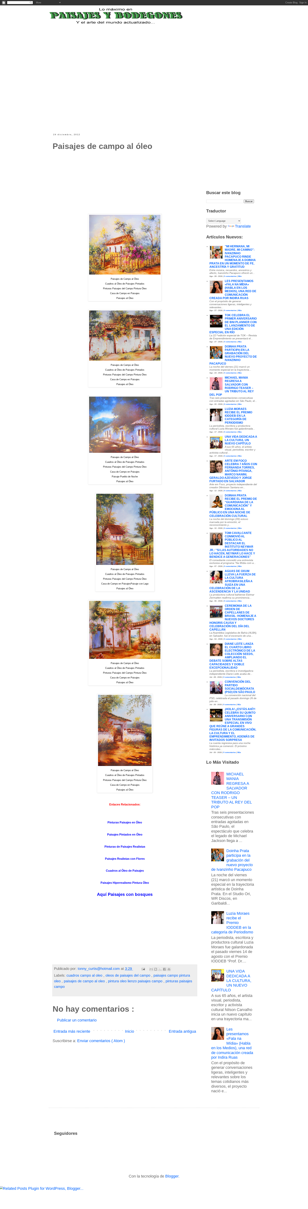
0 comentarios (230, 276)
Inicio (129, 1031)
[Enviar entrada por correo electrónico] (143, 969)
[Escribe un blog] (155, 969)
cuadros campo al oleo (84, 975)
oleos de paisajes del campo (128, 975)
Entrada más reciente (71, 1031)
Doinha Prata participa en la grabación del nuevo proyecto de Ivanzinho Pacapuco (232, 860)
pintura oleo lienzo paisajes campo (135, 981)
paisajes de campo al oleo (85, 981)
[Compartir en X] (160, 969)
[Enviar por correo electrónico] (151, 969)
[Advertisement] (140, 47)
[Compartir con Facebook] (164, 969)
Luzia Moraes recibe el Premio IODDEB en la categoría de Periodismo (238, 415)
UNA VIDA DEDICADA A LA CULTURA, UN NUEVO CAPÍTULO (241, 440)
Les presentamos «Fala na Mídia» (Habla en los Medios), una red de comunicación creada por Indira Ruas (232, 1043)
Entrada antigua (182, 1031)
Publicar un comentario (77, 1020)
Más (240, 276)
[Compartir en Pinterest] (169, 969)
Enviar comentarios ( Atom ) (101, 1041)
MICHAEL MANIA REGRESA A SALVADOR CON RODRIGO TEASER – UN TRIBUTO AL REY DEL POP (231, 790)
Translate (243, 226)
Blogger (171, 1176)
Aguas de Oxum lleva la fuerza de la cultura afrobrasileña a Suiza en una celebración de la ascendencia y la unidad (232, 581)
